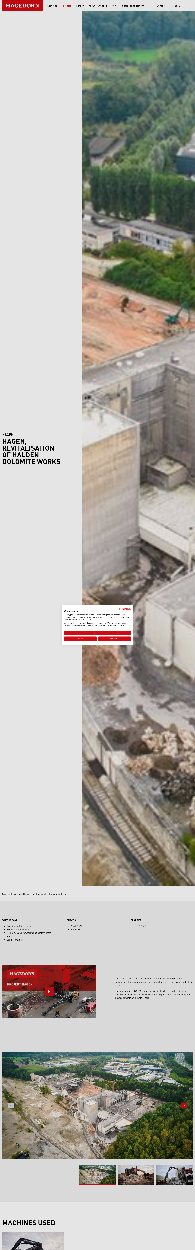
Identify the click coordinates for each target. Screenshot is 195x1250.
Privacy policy (125, 608)
